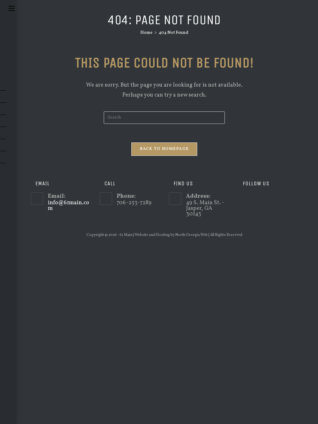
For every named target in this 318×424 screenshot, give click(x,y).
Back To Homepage (164, 149)
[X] (242, 198)
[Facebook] (251, 198)
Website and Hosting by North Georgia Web (171, 234)
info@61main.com (68, 205)
